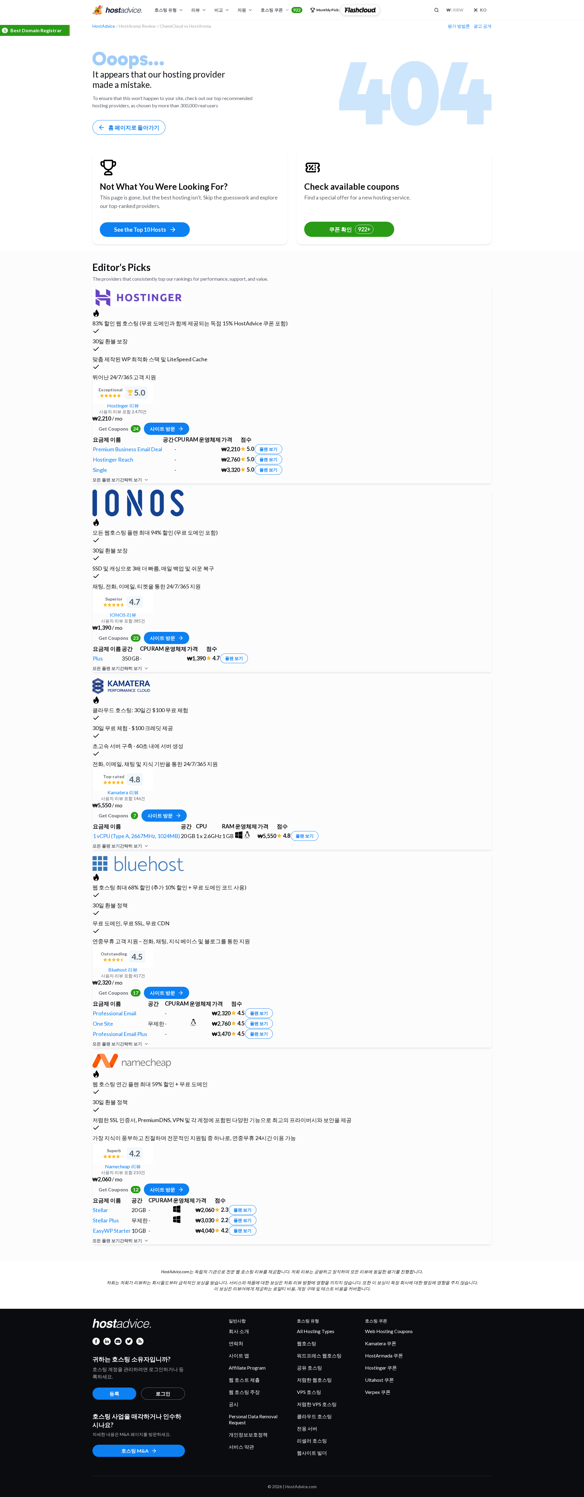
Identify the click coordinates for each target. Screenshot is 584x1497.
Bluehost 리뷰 (122, 969)
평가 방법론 (459, 26)
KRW (455, 9)
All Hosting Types (315, 1331)
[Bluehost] (138, 862)
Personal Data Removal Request (253, 1419)
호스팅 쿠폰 (281, 9)
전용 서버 (307, 1428)
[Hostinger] (138, 296)
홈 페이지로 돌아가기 (133, 127)
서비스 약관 (241, 1447)
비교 (218, 9)
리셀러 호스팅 (312, 1440)
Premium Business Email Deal (127, 449)
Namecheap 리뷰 (123, 1166)
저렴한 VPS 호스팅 (317, 1404)
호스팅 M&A (134, 1451)
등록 (114, 1393)
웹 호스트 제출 (244, 1380)
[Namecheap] (131, 1059)
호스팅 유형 (166, 9)
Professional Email (114, 1013)
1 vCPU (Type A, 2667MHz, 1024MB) (136, 836)
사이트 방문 (162, 428)
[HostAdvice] (117, 10)
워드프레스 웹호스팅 (319, 1355)
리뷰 (195, 9)
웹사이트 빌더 (312, 1453)
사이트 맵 (239, 1355)
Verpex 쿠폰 (378, 1392)
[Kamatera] (121, 685)
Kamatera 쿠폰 (380, 1343)
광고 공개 (483, 26)
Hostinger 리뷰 (123, 405)
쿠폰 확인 (349, 229)
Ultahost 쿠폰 (379, 1380)
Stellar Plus (106, 1220)
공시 (233, 1404)
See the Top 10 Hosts (140, 229)
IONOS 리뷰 (123, 615)
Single (100, 469)
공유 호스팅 (309, 1368)
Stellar (100, 1210)
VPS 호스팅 (309, 1392)
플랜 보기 (268, 449)
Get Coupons (118, 428)
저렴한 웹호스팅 (314, 1380)
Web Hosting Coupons (389, 1331)
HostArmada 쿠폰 (384, 1355)
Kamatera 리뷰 (123, 792)
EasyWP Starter (112, 1230)
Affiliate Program (247, 1368)
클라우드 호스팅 (314, 1416)
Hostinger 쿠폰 (381, 1368)
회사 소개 (239, 1331)
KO (483, 9)
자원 (242, 9)
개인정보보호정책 (248, 1434)
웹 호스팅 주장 (244, 1392)
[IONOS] (138, 501)
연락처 (236, 1343)
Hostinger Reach (113, 459)
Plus (98, 658)
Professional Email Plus (120, 1034)
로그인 (163, 1393)
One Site (103, 1023)
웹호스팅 (306, 1343)
